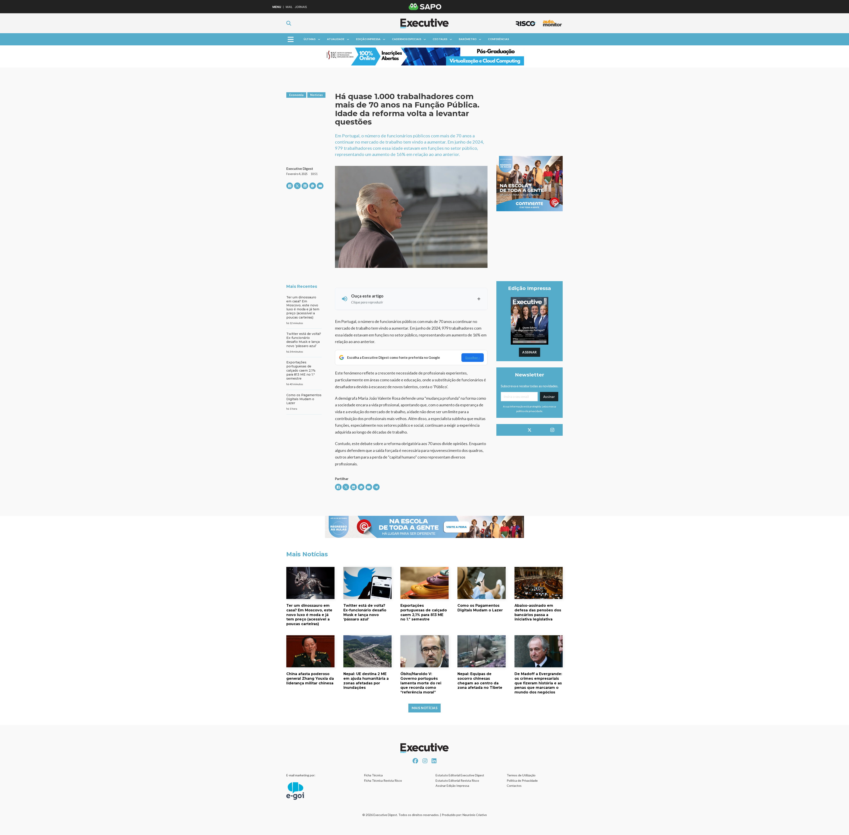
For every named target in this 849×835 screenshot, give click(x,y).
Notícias (316, 95)
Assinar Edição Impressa (452, 785)
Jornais (301, 7)
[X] (297, 185)
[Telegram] (376, 487)
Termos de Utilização (521, 775)
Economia (296, 95)
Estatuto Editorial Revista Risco (457, 780)
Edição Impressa (368, 39)
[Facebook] (289, 185)
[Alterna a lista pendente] (319, 39)
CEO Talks (440, 39)
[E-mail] (320, 185)
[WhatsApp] (312, 185)
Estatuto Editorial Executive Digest (460, 775)
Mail (289, 7)
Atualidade (335, 39)
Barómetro (467, 39)
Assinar (529, 352)
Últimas (310, 39)
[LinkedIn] (305, 185)
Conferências (498, 39)
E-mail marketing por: (300, 775)
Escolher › (472, 357)
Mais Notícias (425, 708)
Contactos (514, 785)
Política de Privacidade (522, 780)
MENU (276, 7)
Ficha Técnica (373, 775)
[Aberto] (291, 39)
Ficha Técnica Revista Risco (383, 780)
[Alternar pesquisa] (288, 23)
